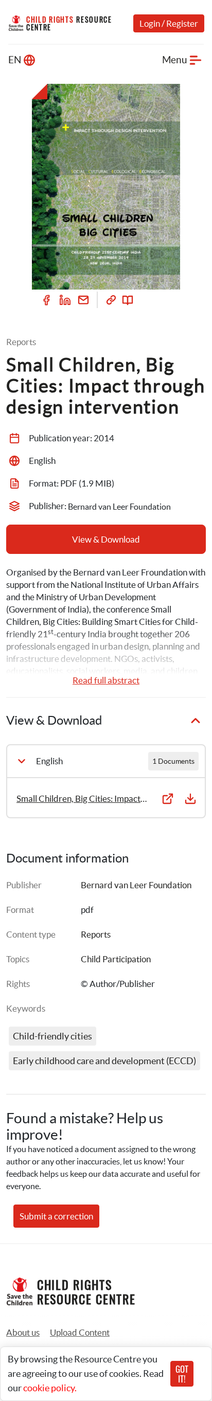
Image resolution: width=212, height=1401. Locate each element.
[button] (80, 1332)
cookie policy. (50, 1387)
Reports (96, 934)
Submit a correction (56, 1216)
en (14, 60)
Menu (174, 60)
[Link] (111, 300)
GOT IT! (181, 1373)
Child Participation (116, 959)
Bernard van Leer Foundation (136, 885)
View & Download (106, 539)
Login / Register (168, 23)
